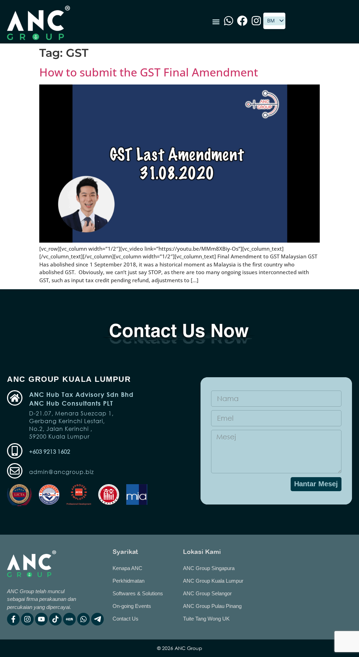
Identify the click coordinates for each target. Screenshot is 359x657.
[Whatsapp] (83, 619)
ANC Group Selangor (207, 593)
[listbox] (274, 21)
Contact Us (125, 619)
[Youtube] (41, 619)
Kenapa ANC (127, 568)
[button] (216, 22)
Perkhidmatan (128, 581)
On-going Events (132, 606)
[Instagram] (27, 619)
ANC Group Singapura (209, 568)
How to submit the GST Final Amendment (148, 72)
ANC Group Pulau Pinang (212, 606)
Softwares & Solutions (138, 593)
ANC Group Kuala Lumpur (213, 581)
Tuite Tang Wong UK (206, 619)
